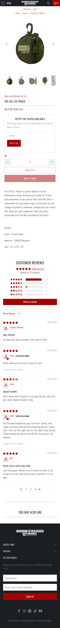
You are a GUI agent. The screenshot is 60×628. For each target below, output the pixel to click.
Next (35, 9)
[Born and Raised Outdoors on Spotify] (30, 611)
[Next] (53, 44)
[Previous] (6, 44)
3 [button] (31, 489)
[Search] (49, 3)
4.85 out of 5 (38, 269)
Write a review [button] (30, 301)
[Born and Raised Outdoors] (30, 3)
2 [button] (26, 489)
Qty (5, 155)
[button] (16, 279)
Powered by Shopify (44, 620)
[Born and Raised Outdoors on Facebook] (19, 611)
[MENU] (1, 3)
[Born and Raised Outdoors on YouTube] (40, 611)
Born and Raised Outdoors (25, 620)
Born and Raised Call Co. (15, 96)
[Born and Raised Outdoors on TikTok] (35, 611)
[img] (10, 322)
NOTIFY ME (14, 143)
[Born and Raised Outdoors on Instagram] (24, 611)
